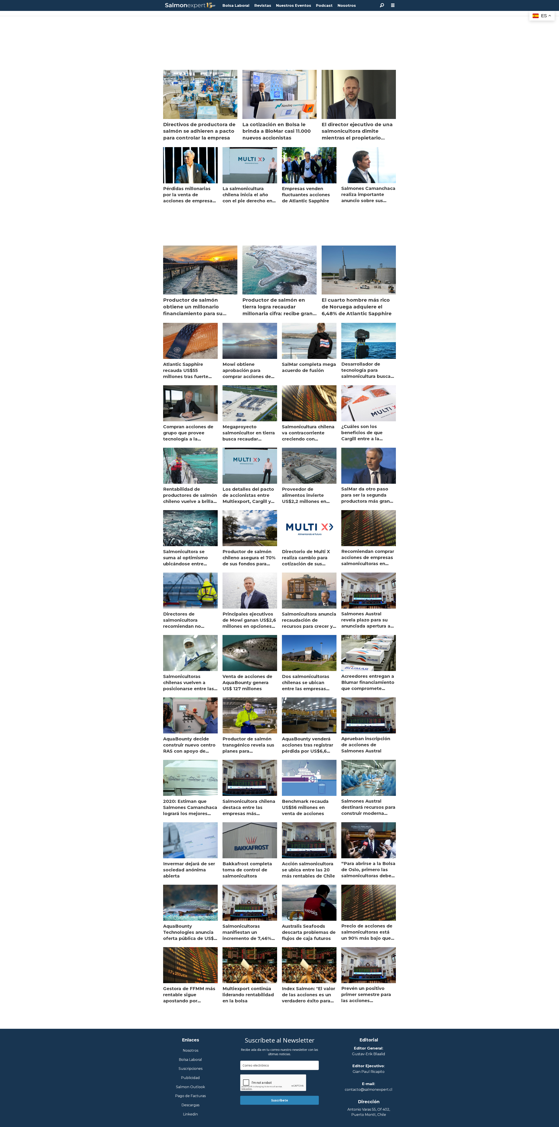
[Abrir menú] (393, 5)
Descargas (190, 1105)
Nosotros (347, 5)
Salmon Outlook (190, 1087)
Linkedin (190, 1114)
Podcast (324, 5)
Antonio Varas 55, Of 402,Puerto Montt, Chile (368, 1112)
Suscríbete (279, 1100)
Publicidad (190, 1078)
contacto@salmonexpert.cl (368, 1089)
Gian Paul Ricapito (369, 1072)
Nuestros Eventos (293, 5)
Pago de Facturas (190, 1096)
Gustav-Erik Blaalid (368, 1054)
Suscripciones (190, 1068)
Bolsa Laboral (236, 5)
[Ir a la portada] (190, 5)
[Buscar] (381, 5)
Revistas (262, 5)
